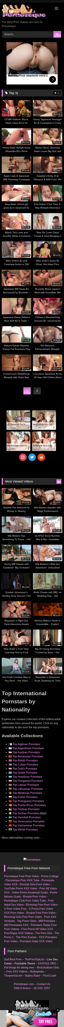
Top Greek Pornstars (25, 772)
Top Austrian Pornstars (26, 752)
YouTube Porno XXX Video (20, 888)
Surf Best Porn (13, 959)
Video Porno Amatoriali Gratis (30, 892)
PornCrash (49, 975)
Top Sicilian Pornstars (26, 813)
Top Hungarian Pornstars (28, 780)
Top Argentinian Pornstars (28, 748)
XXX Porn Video (14, 912)
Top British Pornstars (25, 760)
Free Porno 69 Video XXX (37, 929)
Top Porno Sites (26, 921)
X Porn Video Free (15, 908)
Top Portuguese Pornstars (28, 801)
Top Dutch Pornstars (25, 768)
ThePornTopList (34, 959)
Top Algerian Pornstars (26, 744)
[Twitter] (32, 457)
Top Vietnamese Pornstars (29, 825)
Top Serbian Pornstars (26, 809)
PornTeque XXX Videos (18, 933)
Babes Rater (32, 975)
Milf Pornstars (47, 921)
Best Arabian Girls (48, 967)
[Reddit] (41, 457)
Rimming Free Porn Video (42, 904)
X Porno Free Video (41, 908)
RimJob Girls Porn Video (35, 884)
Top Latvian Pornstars (26, 784)
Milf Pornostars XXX (16, 925)
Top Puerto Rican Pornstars (29, 805)
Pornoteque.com (24, 984)
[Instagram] (22, 457)
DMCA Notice (22, 988)
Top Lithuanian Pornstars (28, 788)
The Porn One (43, 933)
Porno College (50, 876)
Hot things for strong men (19, 967)
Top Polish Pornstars (25, 797)
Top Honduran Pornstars (27, 776)
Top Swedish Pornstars (27, 817)
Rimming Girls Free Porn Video (23, 916)
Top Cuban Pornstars (25, 764)
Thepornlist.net (13, 975)
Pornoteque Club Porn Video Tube (25, 900)
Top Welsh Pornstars (25, 829)
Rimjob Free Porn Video (41, 912)
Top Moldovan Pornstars (27, 793)
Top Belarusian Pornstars (28, 756)
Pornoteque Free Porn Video (21, 876)
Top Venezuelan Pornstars (29, 821)
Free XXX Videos (16, 971)
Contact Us (43, 984)
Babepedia (37, 971)
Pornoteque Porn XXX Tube (22, 880)
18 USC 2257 (41, 988)
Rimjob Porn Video (34, 896)
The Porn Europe (26, 937)
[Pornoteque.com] (26, 11)
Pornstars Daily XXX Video (36, 941)
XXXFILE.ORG (47, 963)
